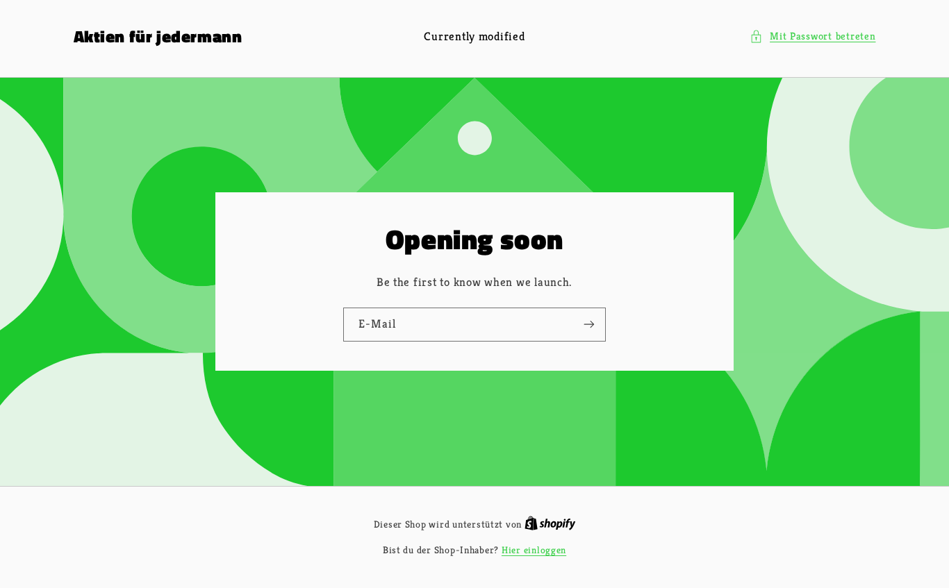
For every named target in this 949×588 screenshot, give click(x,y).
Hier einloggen (534, 550)
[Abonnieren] (589, 325)
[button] (813, 37)
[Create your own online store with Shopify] (550, 524)
